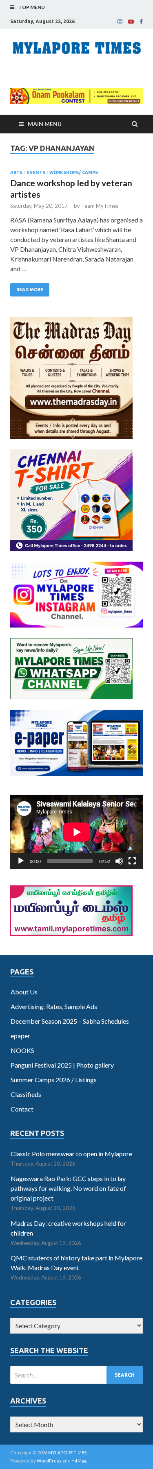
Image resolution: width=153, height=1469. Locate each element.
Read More (29, 289)
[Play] (21, 861)
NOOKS (22, 1050)
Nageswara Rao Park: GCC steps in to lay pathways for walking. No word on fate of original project (68, 1188)
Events (36, 172)
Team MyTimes (99, 206)
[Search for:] (76, 1375)
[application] (76, 832)
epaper (20, 1036)
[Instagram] (119, 21)
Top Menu (31, 7)
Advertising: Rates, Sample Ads (54, 1006)
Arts (16, 172)
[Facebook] (141, 21)
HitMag (78, 1460)
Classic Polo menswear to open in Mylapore (71, 1153)
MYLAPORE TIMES (67, 1452)
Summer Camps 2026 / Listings (54, 1079)
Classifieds (26, 1094)
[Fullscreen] (132, 861)
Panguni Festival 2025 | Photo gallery (62, 1065)
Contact (22, 1109)
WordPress (49, 1460)
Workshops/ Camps (73, 172)
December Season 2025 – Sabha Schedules (70, 1021)
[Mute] (119, 861)
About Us (24, 992)
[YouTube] (131, 21)
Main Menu (45, 123)
